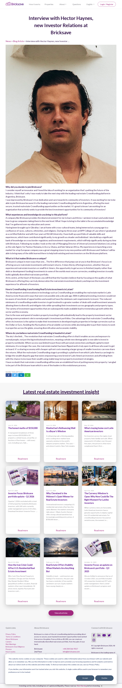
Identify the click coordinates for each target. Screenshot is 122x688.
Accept (85, 678)
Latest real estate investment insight (61, 392)
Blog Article (18, 41)
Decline (104, 678)
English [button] (89, 4)
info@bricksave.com (71, 651)
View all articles (61, 613)
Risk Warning (82, 686)
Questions (76, 4)
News (8, 41)
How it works (34, 4)
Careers (9, 642)
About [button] (62, 4)
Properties (49, 4)
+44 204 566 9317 (70, 649)
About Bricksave (12, 639)
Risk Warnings (11, 644)
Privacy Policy (11, 634)
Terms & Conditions (13, 637)
